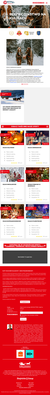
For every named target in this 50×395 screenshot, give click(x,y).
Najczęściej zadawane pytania (25, 387)
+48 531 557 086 (10, 308)
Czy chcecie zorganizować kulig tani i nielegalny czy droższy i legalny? (12, 108)
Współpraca (31, 386)
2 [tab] (23, 84)
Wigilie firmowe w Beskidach (34, 185)
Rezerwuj (20, 143)
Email (21, 310)
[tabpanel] (25, 75)
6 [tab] (27, 84)
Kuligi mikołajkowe (9, 184)
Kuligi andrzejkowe (34, 147)
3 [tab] (24, 84)
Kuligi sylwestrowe (35, 221)
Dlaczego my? (19, 383)
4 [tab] (25, 84)
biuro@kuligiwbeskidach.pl (12, 312)
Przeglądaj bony (25, 301)
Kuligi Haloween (8, 147)
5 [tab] (26, 84)
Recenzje (19, 384)
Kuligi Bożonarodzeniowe (12, 221)
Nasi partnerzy (31, 384)
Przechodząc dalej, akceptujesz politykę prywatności (29, 316)
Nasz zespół (31, 383)
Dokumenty (19, 386)
